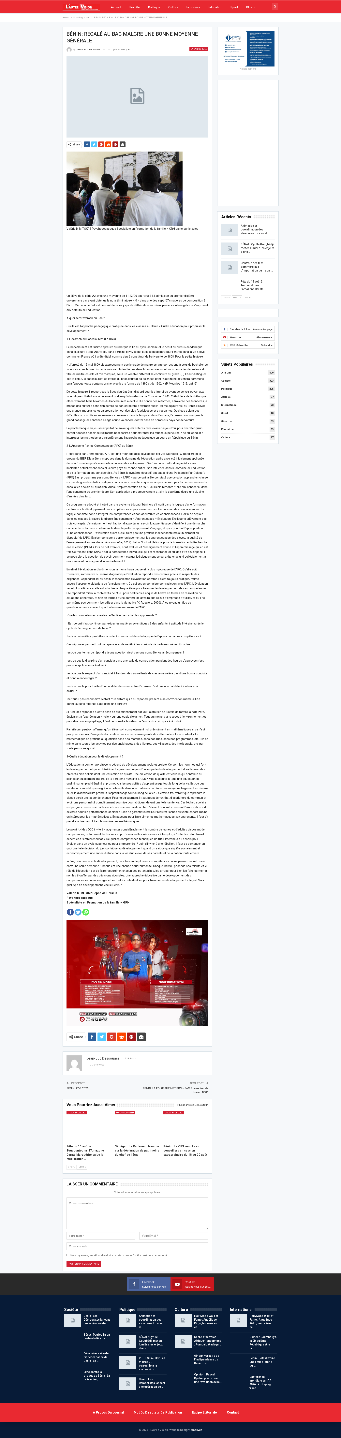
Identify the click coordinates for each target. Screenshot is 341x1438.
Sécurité (226, 421)
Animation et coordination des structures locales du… (255, 229)
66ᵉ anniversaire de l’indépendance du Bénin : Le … (96, 1357)
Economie (193, 7)
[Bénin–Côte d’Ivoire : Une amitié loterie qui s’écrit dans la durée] (238, 1362)
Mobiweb (196, 1429)
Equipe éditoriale (204, 1412)
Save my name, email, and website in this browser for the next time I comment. (119, 1255)
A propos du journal (108, 1412)
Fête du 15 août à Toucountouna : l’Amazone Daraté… (253, 285)
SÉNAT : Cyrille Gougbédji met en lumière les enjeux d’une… (257, 248)
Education (215, 7)
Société (134, 7)
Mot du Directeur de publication (158, 1412)
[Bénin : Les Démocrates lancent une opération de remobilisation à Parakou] (72, 1320)
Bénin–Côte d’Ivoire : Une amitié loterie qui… (262, 1362)
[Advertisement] (137, 262)
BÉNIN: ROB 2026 (77, 1088)
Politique (154, 7)
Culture (173, 7)
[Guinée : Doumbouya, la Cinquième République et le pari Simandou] (238, 1341)
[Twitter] (78, 912)
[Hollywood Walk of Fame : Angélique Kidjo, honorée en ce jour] (183, 1320)
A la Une (226, 372)
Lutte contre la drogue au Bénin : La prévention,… (97, 1375)
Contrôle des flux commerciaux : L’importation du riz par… (257, 266)
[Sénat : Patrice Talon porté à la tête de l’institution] (72, 1339)
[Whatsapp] (85, 912)
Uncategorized (199, 49)
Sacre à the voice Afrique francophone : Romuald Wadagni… (207, 1340)
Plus (249, 7)
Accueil (116, 7)
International (229, 405)
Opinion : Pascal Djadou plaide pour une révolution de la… (208, 1378)
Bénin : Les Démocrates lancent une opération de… (97, 1319)
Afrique (226, 396)
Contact (233, 1412)
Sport (234, 7)
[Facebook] (70, 912)
